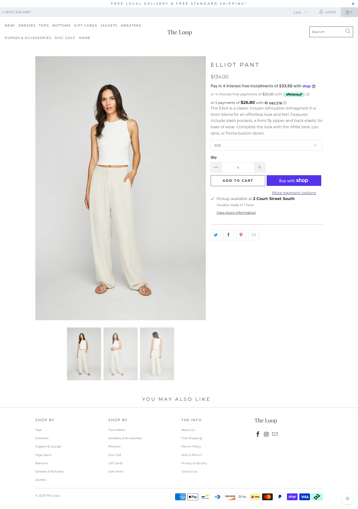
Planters (114, 446)
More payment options (294, 193)
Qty (214, 157)
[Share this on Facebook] (228, 235)
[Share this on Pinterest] (241, 235)
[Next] (202, 188)
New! (10, 25)
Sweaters (131, 25)
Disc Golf (65, 38)
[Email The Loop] (275, 434)
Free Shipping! (191, 438)
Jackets (109, 25)
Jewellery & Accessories (125, 438)
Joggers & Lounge (48, 446)
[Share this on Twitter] (216, 235)
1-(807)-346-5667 (16, 12)
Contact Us (189, 471)
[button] (267, 102)
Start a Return (191, 455)
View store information (236, 213)
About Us (188, 430)
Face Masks (116, 430)
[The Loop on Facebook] (258, 434)
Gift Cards (85, 25)
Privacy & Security (194, 463)
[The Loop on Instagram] (266, 434)
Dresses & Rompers (49, 471)
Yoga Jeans (43, 455)
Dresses (27, 25)
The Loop (52, 495)
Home (84, 38)
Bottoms (61, 25)
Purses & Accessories (28, 38)
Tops (44, 25)
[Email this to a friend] (254, 235)
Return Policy (191, 446)
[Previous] (39, 188)
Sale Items (115, 471)
